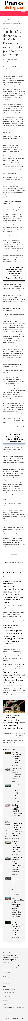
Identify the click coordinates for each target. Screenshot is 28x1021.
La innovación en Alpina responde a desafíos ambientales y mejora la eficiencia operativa (17, 865)
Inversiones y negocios (9, 989)
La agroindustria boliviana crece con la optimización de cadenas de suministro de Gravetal (17, 828)
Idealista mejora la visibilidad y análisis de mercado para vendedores (17, 810)
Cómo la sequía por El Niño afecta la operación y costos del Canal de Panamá (17, 928)
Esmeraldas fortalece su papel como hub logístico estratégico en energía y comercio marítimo (17, 792)
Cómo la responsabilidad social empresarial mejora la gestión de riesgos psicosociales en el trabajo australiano (18, 907)
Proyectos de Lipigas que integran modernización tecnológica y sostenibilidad (17, 846)
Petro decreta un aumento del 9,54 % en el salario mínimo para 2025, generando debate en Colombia (14, 677)
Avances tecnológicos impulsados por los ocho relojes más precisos (16, 757)
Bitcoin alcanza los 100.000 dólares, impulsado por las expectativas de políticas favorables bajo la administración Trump (14, 721)
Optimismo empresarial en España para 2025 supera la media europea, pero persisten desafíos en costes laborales (13, 637)
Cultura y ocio (6, 983)
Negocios (5, 28)
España (5, 986)
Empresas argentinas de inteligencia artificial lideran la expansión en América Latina (17, 885)
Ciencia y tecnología (8, 980)
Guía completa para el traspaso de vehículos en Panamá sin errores (17, 774)
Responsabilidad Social (9, 992)
